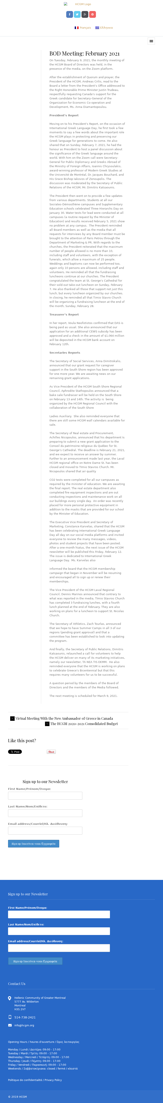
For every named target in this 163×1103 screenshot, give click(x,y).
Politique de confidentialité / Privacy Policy (35, 1080)
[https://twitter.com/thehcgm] (77, 14)
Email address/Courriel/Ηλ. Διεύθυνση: (38, 823)
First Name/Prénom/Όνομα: (29, 788)
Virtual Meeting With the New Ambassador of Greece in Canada (64, 718)
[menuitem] (83, 27)
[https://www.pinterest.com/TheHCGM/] (92, 14)
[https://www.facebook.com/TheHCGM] (69, 14)
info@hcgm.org (24, 1025)
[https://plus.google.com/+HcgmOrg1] (85, 14)
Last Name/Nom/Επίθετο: (27, 806)
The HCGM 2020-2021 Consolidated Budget (84, 724)
